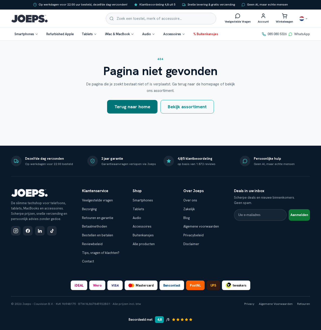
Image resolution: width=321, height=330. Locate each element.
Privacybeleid (193, 235)
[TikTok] (52, 231)
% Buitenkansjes (205, 34)
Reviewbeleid (92, 244)
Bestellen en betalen (97, 235)
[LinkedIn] (40, 231)
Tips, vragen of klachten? (100, 253)
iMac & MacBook (117, 34)
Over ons (190, 200)
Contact (88, 261)
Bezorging (89, 209)
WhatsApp (302, 34)
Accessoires (172, 34)
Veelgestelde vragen (97, 200)
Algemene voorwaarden (201, 226)
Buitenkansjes (143, 235)
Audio (146, 34)
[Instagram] (16, 231)
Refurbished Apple (60, 34)
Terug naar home (132, 106)
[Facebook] (28, 231)
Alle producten (144, 244)
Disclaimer (191, 244)
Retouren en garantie (97, 218)
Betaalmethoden (94, 226)
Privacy (249, 304)
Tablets (87, 34)
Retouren (303, 304)
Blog (186, 218)
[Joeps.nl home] (29, 18)
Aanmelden (299, 215)
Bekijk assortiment (187, 106)
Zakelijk (189, 209)
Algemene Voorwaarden (276, 304)
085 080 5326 (277, 34)
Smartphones (24, 34)
